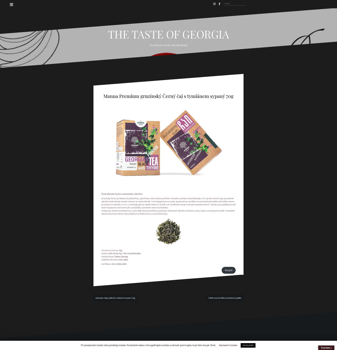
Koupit (228, 270)
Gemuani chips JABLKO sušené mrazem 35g (115, 298)
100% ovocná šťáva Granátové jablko (225, 298)
